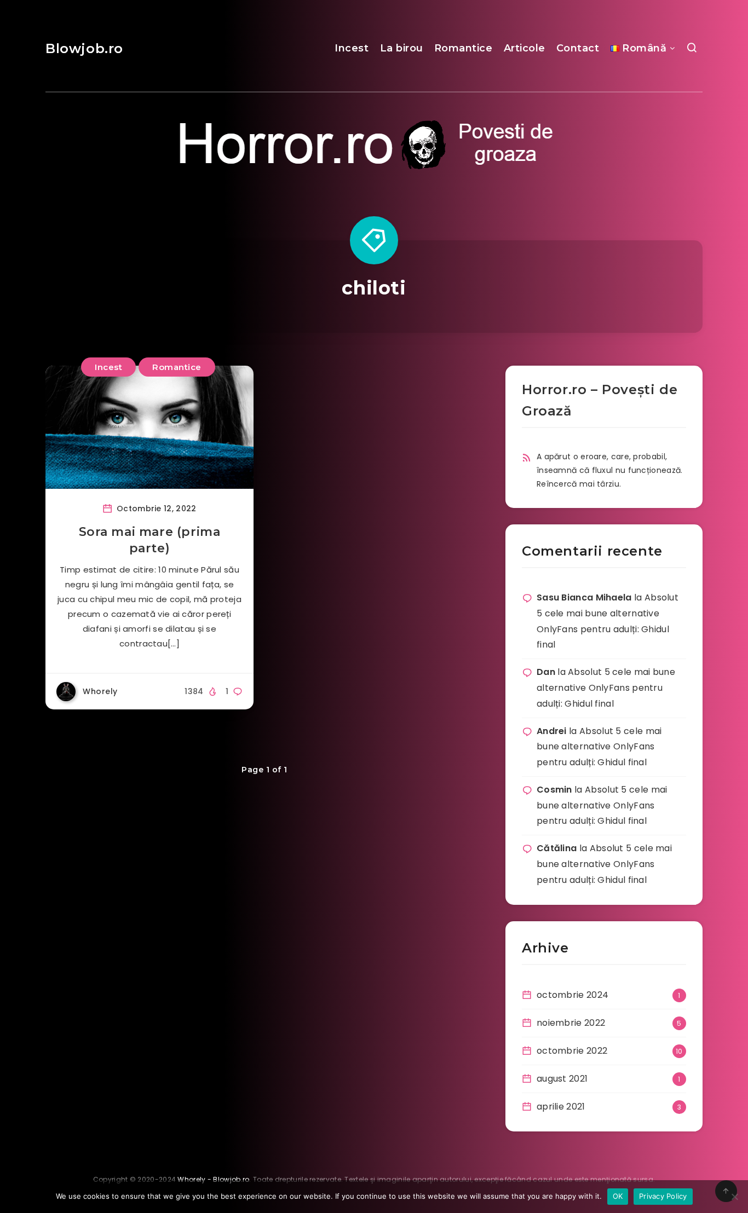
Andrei (552, 731)
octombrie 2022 (572, 1050)
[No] (734, 1196)
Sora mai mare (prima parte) (150, 540)
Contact (578, 48)
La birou (401, 48)
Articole (524, 48)
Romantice (463, 48)
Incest (352, 48)
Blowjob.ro (84, 48)
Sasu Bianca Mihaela (584, 597)
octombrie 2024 (572, 995)
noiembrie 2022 (571, 1022)
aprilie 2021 (561, 1106)
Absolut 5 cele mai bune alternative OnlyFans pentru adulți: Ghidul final (606, 688)
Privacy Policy (663, 1196)
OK (618, 1196)
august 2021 (562, 1078)
